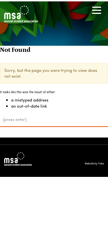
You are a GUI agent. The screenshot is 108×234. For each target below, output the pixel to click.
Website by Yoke (94, 163)
